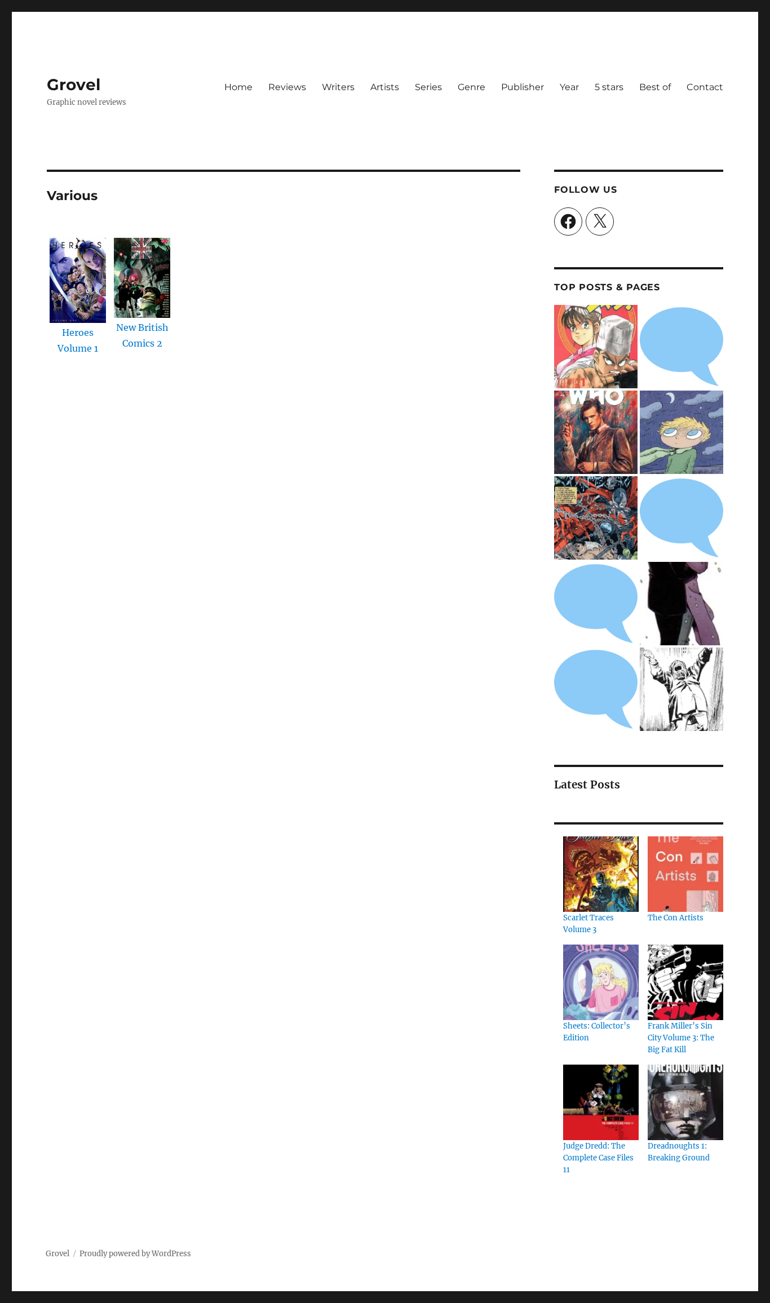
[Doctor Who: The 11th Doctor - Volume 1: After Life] (596, 432)
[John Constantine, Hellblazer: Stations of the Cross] (596, 603)
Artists (384, 87)
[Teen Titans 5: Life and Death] (681, 346)
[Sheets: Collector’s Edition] (601, 982)
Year (569, 87)
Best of (655, 87)
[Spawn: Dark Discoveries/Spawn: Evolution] (596, 518)
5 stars (609, 87)
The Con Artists (675, 918)
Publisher (522, 87)
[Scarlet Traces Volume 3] (601, 874)
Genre (471, 87)
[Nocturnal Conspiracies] (596, 689)
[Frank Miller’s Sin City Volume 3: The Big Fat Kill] (685, 982)
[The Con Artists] (685, 874)
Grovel (73, 84)
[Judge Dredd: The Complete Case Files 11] (601, 1102)
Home (238, 87)
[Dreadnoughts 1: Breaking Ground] (685, 1102)
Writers (338, 87)
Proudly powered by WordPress (135, 1253)
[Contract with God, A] (681, 689)
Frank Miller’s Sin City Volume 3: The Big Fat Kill (681, 1037)
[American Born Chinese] (681, 518)
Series (428, 87)
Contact (705, 87)
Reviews (287, 87)
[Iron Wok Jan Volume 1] (596, 346)
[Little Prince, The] (681, 432)
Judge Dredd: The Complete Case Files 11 (598, 1158)
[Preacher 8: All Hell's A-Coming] (681, 603)
